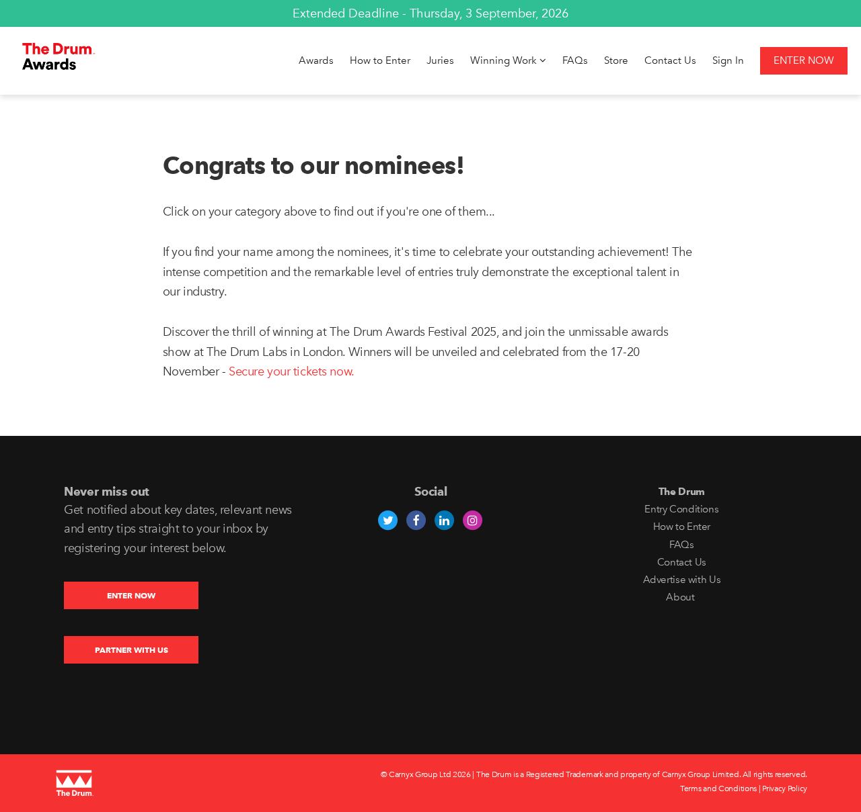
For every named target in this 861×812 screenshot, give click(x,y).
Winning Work (504, 60)
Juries (440, 60)
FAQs (575, 60)
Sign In (728, 60)
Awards (316, 60)
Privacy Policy (784, 788)
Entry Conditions (681, 509)
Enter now (804, 60)
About (681, 597)
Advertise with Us (682, 580)
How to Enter (380, 60)
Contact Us (670, 60)
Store (616, 60)
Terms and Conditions (718, 788)
